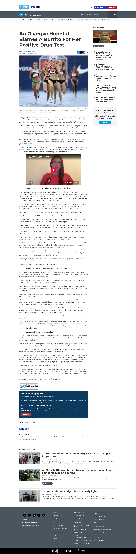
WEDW (32, 524)
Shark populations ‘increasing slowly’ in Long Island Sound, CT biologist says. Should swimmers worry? (106, 89)
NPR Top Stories (30, 422)
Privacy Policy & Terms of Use (82, 543)
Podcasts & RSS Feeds (80, 519)
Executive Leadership (59, 519)
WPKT (33, 525)
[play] (21, 14)
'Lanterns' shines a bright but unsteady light (69, 491)
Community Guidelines (80, 529)
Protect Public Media (94, 19)
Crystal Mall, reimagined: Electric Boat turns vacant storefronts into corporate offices (106, 77)
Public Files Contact (26, 526)
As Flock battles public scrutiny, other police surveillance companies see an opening (77, 471)
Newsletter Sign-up (79, 515)
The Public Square (99, 540)
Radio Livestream (78, 522)
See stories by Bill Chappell (27, 439)
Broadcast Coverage (99, 516)
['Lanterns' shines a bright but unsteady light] (29, 496)
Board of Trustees (58, 525)
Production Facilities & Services (102, 533)
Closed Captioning (99, 519)
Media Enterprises (58, 532)
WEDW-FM (25, 525)
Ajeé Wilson (82, 308)
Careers (55, 535)
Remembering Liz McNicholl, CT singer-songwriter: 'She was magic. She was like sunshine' (104, 55)
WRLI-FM (38, 525)
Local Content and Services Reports (101, 536)
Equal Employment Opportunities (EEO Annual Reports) (83, 536)
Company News (57, 515)
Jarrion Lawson (27, 310)
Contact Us (56, 538)
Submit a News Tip (79, 512)
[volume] (26, 14)
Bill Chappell (30, 51)
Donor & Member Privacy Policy (82, 540)
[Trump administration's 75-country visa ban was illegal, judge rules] (29, 458)
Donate (112, 7)
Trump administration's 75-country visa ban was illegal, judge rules (76, 455)
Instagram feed (29, 136)
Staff (54, 522)
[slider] (28, 14)
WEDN (27, 524)
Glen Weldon (45, 494)
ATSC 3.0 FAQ (35, 526)
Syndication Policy (99, 526)
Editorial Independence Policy (102, 529)
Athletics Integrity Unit (74, 192)
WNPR (29, 525)
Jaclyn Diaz (45, 475)
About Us (55, 512)
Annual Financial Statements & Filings (102, 512)
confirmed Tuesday (53, 338)
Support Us (56, 542)
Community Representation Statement (81, 526)
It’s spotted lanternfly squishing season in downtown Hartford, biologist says (105, 67)
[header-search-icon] (91, 7)
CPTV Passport (78, 533)
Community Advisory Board (60, 528)
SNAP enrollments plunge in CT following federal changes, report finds (106, 99)
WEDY (35, 524)
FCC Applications (98, 523)
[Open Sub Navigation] (25, 19)
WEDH (24, 524)
